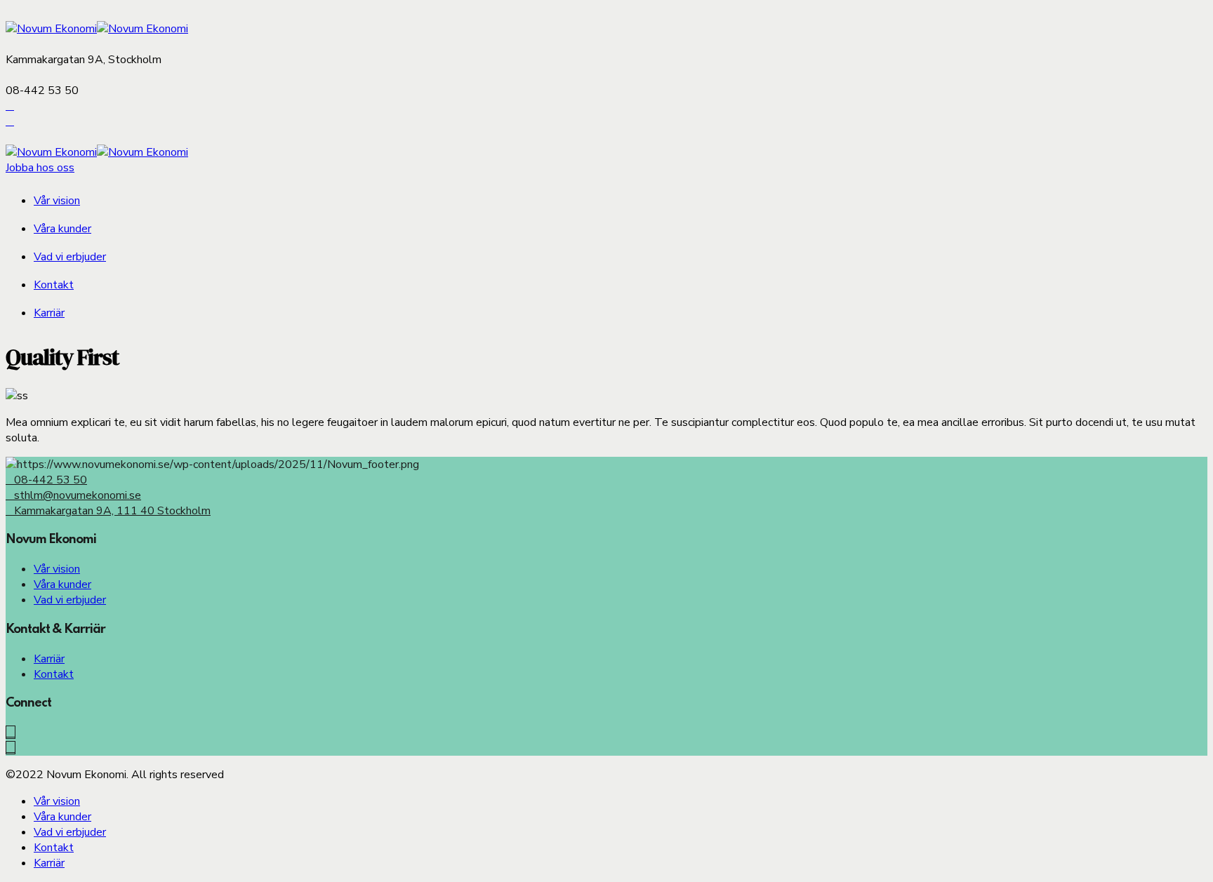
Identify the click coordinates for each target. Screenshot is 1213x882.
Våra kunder (62, 228)
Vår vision (57, 200)
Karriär (49, 313)
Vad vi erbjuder (70, 257)
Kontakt (54, 285)
